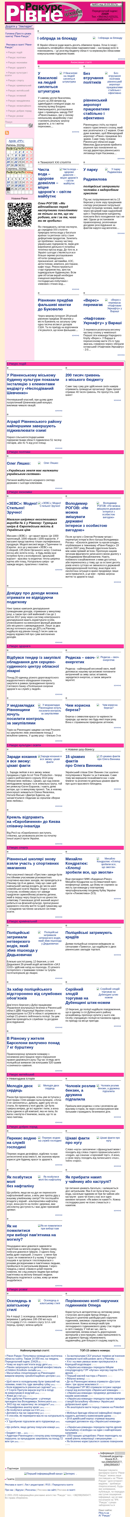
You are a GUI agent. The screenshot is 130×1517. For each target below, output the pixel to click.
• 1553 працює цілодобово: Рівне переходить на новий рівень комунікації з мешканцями (93, 1437)
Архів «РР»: (16, 141)
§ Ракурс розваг (17, 1289)
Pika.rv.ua (104, 1512)
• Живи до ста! (13, 1395)
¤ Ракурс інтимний (16, 95)
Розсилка (30, 1489)
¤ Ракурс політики (16, 57)
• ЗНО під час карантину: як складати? (27, 1404)
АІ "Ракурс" (105, 1515)
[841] (42, 1407)
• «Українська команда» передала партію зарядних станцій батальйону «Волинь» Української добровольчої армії (95, 1401)
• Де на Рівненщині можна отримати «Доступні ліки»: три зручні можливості (92, 1383)
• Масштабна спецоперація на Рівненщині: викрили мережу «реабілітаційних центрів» (30, 1374)
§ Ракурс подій (16, 363)
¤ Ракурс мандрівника (18, 100)
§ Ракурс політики (18, 452)
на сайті (51, 1489)
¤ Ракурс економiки (16, 62)
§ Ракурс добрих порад (22, 1126)
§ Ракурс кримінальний (22, 921)
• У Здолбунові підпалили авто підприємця (30, 1421)
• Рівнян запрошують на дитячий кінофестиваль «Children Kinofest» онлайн (33, 1368)
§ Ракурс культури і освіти (24, 745)
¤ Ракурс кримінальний (18, 85)
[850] (42, 1410)
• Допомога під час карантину (22, 1413)
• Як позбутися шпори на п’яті (22, 1410)
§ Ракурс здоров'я (18, 646)
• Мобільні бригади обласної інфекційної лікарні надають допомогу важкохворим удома (93, 1414)
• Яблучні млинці (75, 1378)
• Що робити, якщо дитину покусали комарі (30, 1427)
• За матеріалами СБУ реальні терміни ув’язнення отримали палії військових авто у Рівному (95, 1357)
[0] (39, 1362)
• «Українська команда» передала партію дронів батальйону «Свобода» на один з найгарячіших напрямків (93, 1430)
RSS (48, 1484)
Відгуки (19, 1489)
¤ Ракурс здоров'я (16, 67)
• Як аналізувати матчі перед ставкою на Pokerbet (94, 1407)
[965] (39, 1370)
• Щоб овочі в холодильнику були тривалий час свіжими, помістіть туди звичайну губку (32, 1383)
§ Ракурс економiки (19, 492)
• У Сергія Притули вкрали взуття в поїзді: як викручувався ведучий (29, 1391)
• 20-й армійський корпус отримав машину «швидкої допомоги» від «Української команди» (93, 1420)
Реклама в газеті (14, 1484)
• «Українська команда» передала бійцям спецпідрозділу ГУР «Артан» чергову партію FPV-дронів (94, 1370)
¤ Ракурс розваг (14, 115)
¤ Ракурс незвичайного (18, 105)
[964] (50, 1365)
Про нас (9, 1489)
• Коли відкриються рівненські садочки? (28, 1387)
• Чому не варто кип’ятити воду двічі (26, 1364)
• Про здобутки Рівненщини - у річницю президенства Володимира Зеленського (28, 1400)
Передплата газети (62, 1484)
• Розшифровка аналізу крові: (22, 1407)
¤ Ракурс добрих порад (19, 110)
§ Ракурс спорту (17, 847)
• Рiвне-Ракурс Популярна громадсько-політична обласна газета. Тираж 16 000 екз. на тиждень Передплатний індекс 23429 (33, 1359)
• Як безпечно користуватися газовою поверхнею (94, 1441)
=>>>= (121, 59)
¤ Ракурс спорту (15, 80)
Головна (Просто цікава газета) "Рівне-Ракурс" (18, 35)
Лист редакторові (34, 1484)
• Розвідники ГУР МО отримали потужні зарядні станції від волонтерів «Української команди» (93, 1388)
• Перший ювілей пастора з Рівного (86, 1375)
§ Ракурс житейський (20, 1074)
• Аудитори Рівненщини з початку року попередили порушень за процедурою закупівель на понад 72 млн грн (35, 1438)
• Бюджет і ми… (14, 1432)
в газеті (71, 1489)
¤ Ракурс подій (14, 52)
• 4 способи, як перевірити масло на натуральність (34, 1415)
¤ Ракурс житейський (17, 90)
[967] (42, 1413)
